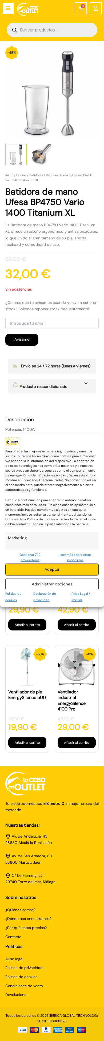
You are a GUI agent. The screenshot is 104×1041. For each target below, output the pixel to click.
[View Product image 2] (41, 154)
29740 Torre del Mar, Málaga (30, 882)
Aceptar (52, 569)
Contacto (13, 936)
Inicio (9, 175)
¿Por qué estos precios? (26, 927)
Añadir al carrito (27, 624)
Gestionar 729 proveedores (30, 557)
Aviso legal (14, 958)
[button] (52, 386)
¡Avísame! (21, 339)
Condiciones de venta (24, 985)
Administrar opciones (52, 584)
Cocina (21, 175)
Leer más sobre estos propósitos (75, 557)
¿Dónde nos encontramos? (28, 918)
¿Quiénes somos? (20, 909)
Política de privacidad (24, 967)
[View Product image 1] (16, 154)
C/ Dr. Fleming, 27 (27, 875)
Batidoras (36, 175)
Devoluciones (16, 994)
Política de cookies (21, 976)
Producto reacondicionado (42, 386)
